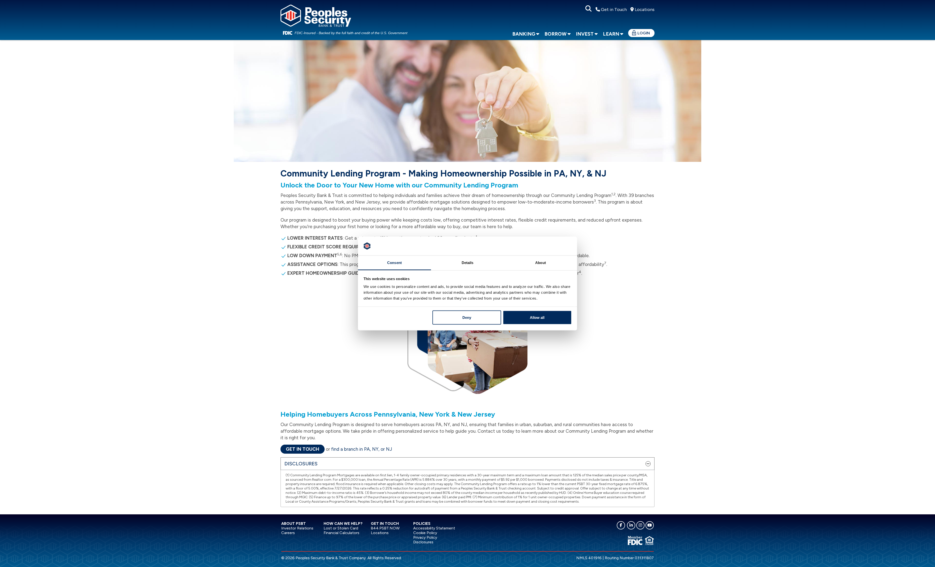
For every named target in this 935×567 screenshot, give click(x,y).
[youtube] (649, 525)
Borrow (555, 34)
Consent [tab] (394, 262)
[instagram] (640, 525)
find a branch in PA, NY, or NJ (361, 449)
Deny (466, 317)
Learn (611, 34)
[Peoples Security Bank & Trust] (315, 14)
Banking (523, 34)
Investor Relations (297, 528)
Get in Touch (613, 9)
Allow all (537, 317)
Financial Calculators (341, 532)
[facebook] (621, 525)
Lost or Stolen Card (341, 528)
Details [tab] (468, 262)
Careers (288, 532)
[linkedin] (631, 525)
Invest (585, 34)
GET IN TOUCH (302, 449)
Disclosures (423, 542)
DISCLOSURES (301, 464)
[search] (588, 9)
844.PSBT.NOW (385, 528)
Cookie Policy (425, 532)
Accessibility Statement (434, 528)
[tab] (467, 463)
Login (643, 33)
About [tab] (540, 262)
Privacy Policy (425, 537)
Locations (644, 9)
